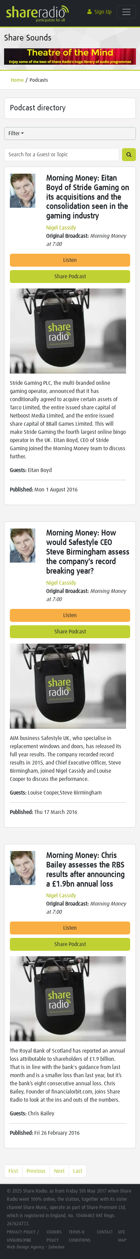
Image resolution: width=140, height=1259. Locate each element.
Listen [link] (70, 260)
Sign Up (102, 12)
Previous (36, 1171)
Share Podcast (70, 276)
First (13, 1171)
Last (77, 1171)
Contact (105, 1232)
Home (17, 80)
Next (59, 1171)
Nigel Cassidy (61, 228)
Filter (14, 133)
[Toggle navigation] (126, 12)
